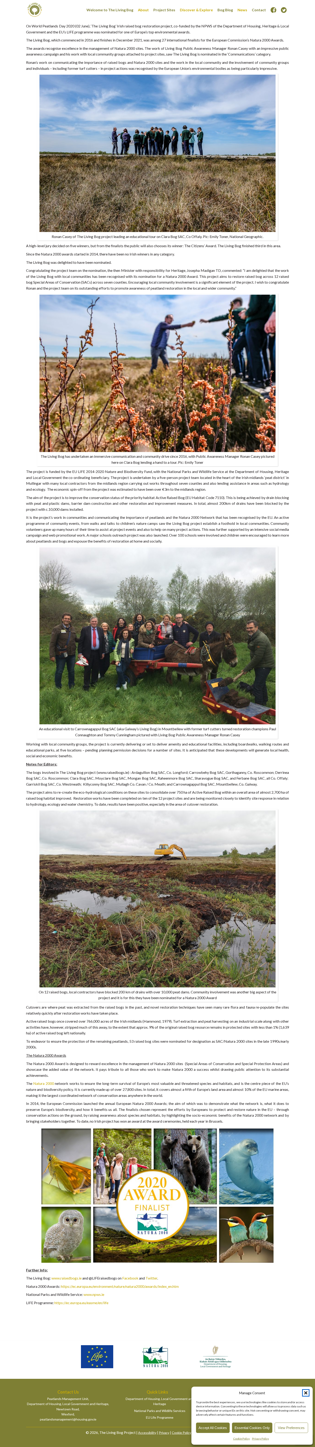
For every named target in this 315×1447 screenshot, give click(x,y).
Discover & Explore (196, 10)
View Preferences (291, 1428)
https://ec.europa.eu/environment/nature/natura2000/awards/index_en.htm (120, 1286)
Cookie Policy (241, 1438)
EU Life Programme (159, 1417)
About (143, 10)
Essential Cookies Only (252, 1428)
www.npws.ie (93, 1294)
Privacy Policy (260, 1438)
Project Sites (164, 10)
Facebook (130, 1278)
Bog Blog (225, 10)
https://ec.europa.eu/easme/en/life (81, 1302)
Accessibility (147, 1433)
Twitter (151, 1278)
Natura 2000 (43, 1083)
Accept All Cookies (213, 1428)
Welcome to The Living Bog (109, 10)
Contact (259, 10)
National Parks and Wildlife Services (159, 1411)
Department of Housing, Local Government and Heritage (160, 1401)
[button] (305, 1393)
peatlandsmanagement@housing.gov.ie (68, 1419)
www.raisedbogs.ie (66, 1278)
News (242, 10)
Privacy (164, 1433)
